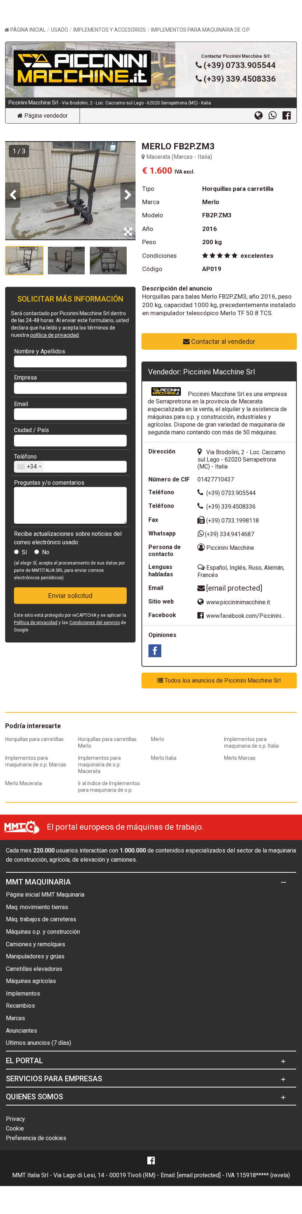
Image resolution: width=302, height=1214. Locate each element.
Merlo (157, 739)
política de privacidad (54, 335)
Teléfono (25, 456)
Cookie (15, 1128)
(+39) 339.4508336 (240, 78)
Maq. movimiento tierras (37, 907)
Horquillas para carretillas (34, 739)
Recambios (20, 1005)
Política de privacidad (35, 622)
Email (21, 403)
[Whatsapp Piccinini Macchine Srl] (275, 115)
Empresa (25, 377)
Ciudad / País (31, 430)
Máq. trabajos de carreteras (41, 919)
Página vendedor (45, 115)
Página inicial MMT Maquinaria (45, 894)
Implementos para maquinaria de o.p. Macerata (99, 764)
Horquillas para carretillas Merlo (107, 742)
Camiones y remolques (35, 944)
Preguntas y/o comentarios (49, 482)
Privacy (15, 1118)
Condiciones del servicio (94, 622)
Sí (24, 552)
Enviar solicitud (70, 595)
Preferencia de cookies (36, 1138)
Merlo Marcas (240, 758)
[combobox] (28, 466)
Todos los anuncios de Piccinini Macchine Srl (222, 680)
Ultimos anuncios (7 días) (38, 1042)
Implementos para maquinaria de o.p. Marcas (35, 761)
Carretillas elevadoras (34, 968)
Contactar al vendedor (222, 341)
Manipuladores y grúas (35, 956)
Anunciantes (21, 1030)
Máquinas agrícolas (31, 981)
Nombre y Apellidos (39, 351)
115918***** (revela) (263, 1175)
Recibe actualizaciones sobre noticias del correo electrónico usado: (68, 537)
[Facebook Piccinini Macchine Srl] (289, 115)
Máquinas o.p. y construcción (43, 931)
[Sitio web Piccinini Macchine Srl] (261, 115)
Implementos (23, 993)
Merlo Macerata (23, 783)
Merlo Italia (163, 758)
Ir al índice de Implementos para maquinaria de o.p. (109, 786)
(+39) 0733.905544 (240, 65)
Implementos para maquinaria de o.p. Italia (251, 742)
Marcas (15, 1018)
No (45, 552)
